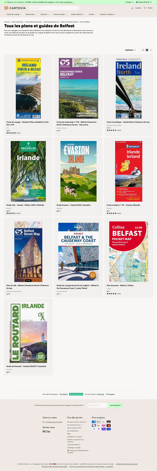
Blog (68, 434)
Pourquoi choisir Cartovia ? (76, 422)
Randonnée (30, 14)
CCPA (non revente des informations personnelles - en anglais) (91, 466)
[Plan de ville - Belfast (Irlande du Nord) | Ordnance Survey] (28, 257)
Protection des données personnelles (54, 466)
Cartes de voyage (13, 14)
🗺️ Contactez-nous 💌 (75, 425)
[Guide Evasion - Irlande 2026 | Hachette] (78, 175)
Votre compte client (74, 428)
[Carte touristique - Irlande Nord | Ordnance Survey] (129, 93)
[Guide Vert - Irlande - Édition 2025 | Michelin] (28, 176)
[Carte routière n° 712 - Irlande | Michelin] (129, 176)
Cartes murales (59, 14)
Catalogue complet (74, 447)
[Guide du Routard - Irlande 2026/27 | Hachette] (28, 336)
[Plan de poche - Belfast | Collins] (129, 257)
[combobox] (129, 2)
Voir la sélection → (67, 2)
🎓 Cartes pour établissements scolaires (78, 451)
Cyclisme (44, 14)
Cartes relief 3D (77, 14)
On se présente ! (73, 431)
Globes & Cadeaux (107, 14)
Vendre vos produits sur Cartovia (75, 441)
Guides (91, 14)
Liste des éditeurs (73, 444)
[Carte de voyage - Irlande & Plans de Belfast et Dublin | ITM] (28, 95)
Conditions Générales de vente (126, 464)
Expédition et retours (74, 437)
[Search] (78, 8)
